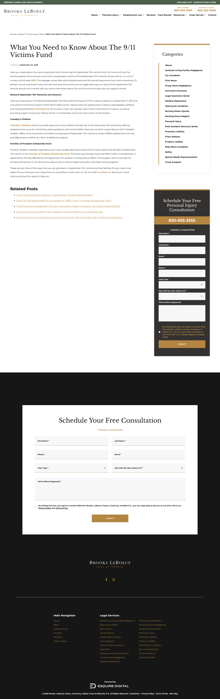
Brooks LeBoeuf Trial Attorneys (24, 34)
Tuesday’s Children (20, 125)
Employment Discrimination (114, 653)
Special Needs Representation (181, 157)
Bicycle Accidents (109, 625)
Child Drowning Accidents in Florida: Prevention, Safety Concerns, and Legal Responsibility (68, 206)
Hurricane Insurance (176, 91)
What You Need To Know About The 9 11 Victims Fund (71, 34)
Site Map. (173, 693)
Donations (41, 109)
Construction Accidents (112, 645)
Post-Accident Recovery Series (181, 126)
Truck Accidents (147, 653)
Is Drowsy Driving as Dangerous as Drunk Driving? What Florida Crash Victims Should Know (69, 217)
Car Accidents (172, 75)
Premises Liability (174, 131)
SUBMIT (182, 344)
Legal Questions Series (177, 96)
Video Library (60, 641)
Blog (42, 34)
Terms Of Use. (162, 693)
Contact (58, 633)
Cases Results (61, 629)
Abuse (168, 65)
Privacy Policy (187, 334)
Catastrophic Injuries (110, 637)
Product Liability (174, 142)
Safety (168, 152)
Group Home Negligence (178, 85)
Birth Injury (105, 629)
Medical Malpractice (175, 101)
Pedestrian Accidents (150, 629)
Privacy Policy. (148, 693)
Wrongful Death (147, 657)
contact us (105, 172)
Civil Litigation (107, 641)
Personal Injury (173, 121)
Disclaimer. (135, 693)
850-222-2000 (206, 10)
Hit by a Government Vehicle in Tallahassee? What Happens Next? (54, 195)
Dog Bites (105, 649)
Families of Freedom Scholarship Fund (49, 154)
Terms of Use (62, 508)
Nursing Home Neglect (177, 116)
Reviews (58, 637)
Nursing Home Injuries (177, 111)
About (57, 621)
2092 (33, 80)
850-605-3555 (183, 10)
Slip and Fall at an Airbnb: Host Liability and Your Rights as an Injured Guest (59, 211)
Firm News (171, 80)
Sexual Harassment (149, 649)
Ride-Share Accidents (176, 147)
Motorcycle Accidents (176, 106)
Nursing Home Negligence (152, 625)
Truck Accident (173, 162)
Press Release (172, 136)
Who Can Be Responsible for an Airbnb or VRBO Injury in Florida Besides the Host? (64, 200)
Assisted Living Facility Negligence (184, 70)
